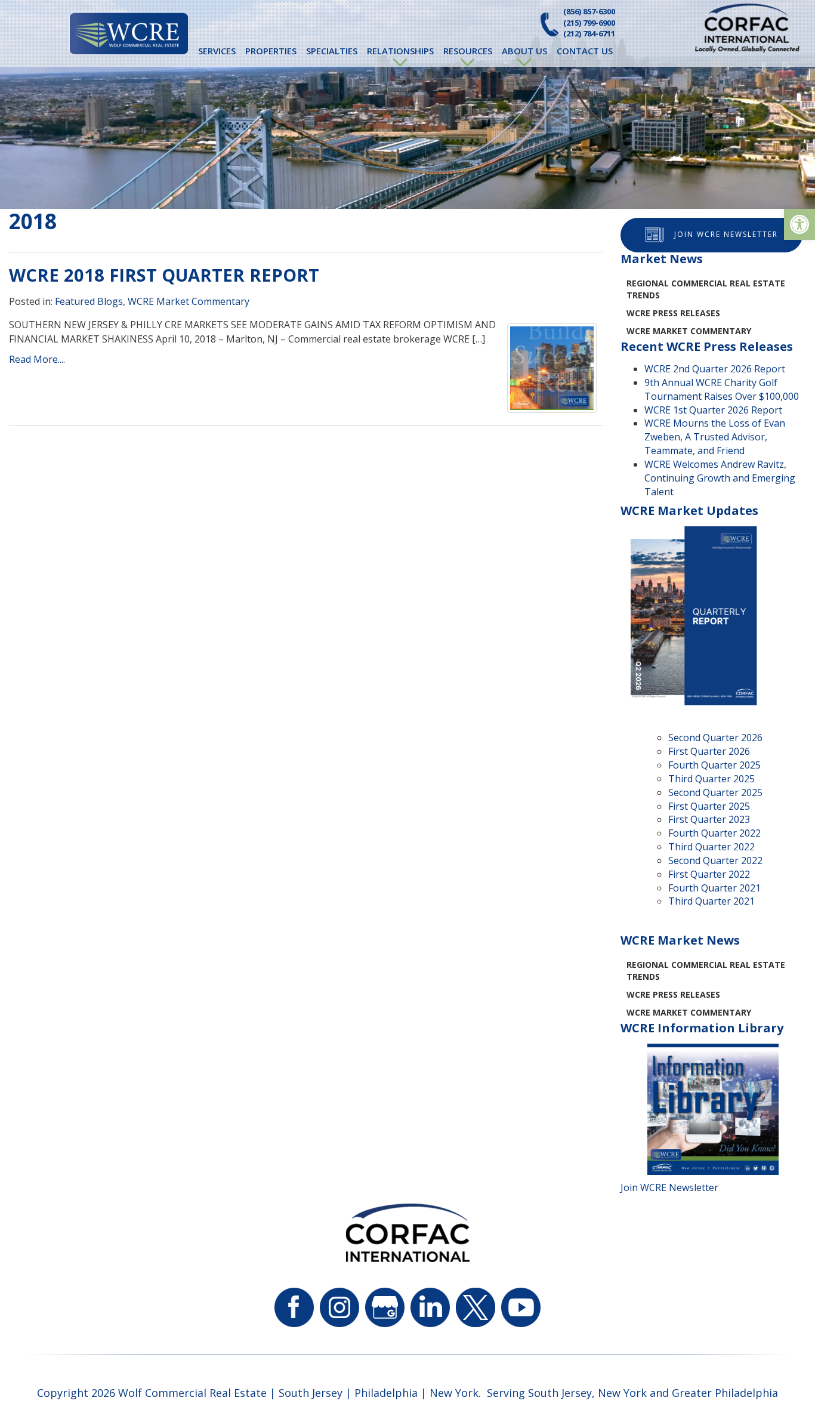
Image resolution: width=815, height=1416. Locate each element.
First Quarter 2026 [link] (709, 751)
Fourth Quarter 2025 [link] (714, 765)
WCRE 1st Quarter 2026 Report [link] (713, 410)
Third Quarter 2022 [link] (711, 846)
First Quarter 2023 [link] (709, 819)
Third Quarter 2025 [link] (711, 778)
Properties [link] (271, 51)
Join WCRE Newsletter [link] (726, 234)
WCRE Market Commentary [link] (188, 301)
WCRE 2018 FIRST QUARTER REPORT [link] (164, 274)
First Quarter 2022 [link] (709, 874)
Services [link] (217, 51)
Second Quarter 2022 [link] (715, 860)
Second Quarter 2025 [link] (715, 792)
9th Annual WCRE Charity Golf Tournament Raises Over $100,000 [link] (721, 389)
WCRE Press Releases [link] (673, 313)
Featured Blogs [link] (89, 301)
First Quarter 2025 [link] (709, 806)
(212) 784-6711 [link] (589, 33)
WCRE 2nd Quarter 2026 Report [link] (714, 368)
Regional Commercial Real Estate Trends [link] (705, 289)
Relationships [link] (400, 51)
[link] (799, 224)
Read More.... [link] (37, 359)
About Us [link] (524, 51)
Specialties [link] (331, 51)
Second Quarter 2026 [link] (715, 737)
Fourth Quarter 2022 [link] (714, 833)
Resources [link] (467, 51)
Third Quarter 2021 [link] (711, 901)
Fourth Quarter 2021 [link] (714, 887)
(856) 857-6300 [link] (589, 11)
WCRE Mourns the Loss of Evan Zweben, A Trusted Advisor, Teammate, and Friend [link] (714, 437)
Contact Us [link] (585, 51)
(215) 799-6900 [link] (589, 22)
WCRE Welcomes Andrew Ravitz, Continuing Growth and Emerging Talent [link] (719, 478)
